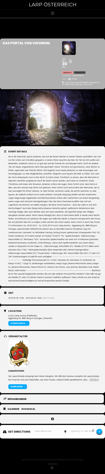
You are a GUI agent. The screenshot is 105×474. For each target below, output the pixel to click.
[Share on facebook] (52, 419)
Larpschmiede (16, 370)
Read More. (94, 380)
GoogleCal (28, 409)
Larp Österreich (52, 4)
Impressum (52, 464)
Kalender (13, 409)
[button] (52, 13)
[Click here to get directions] (99, 431)
